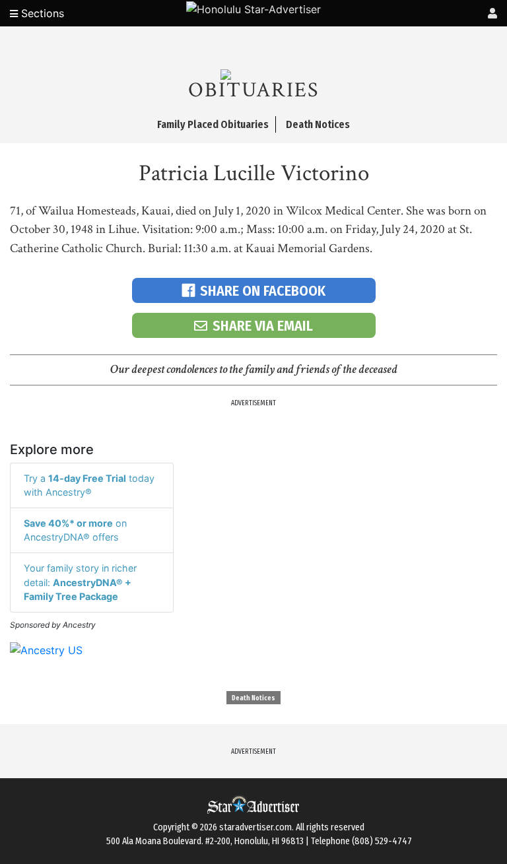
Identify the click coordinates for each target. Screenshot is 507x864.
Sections (41, 13)
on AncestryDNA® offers (75, 530)
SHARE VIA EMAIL (263, 326)
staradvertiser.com (255, 827)
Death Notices (253, 698)
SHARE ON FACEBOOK (262, 291)
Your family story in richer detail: (80, 582)
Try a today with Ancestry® (89, 485)
